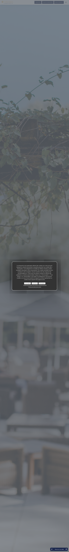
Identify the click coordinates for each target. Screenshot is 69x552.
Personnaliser (42, 283)
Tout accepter (27, 283)
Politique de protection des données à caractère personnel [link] (34, 285)
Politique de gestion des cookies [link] (34, 287)
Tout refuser (34, 283)
